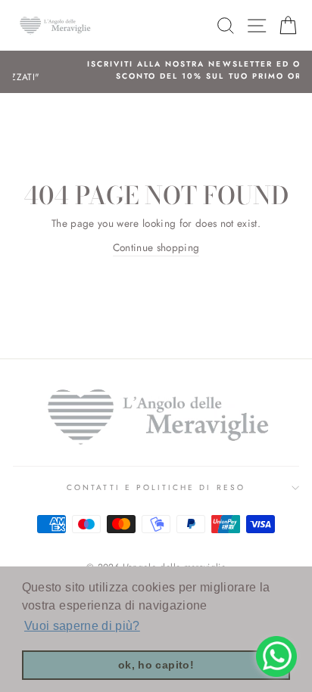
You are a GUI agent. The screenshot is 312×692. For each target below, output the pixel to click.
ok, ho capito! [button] (156, 665)
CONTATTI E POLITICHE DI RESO (156, 487)
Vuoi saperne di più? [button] (82, 625)
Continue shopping (156, 247)
